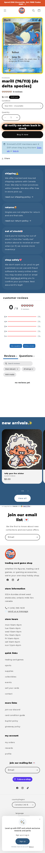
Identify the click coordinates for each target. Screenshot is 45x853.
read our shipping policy (17, 197)
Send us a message (18, 611)
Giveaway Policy (12, 726)
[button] (5, 10)
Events (8, 682)
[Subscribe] (37, 537)
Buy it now (22, 134)
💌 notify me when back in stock (22, 127)
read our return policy (16, 221)
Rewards (9, 748)
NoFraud (15, 278)
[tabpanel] (22, 385)
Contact (8, 694)
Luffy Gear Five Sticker (14, 473)
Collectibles (10, 677)
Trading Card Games (14, 660)
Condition (6, 101)
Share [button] (7, 158)
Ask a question (16, 346)
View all (22, 498)
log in (16, 151)
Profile (8, 754)
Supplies (9, 671)
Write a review (29, 346)
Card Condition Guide (15, 715)
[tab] (27, 356)
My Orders (10, 742)
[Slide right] (28, 491)
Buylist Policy (11, 721)
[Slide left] (17, 491)
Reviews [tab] (10, 355)
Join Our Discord (12, 710)
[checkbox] (9, 374)
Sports (8, 665)
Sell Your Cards (12, 688)
